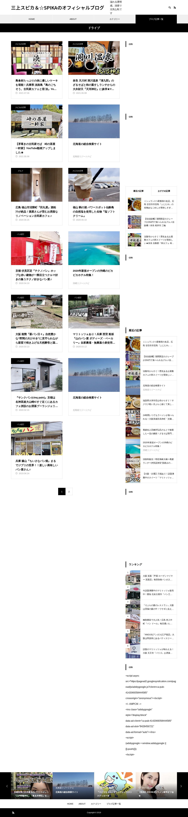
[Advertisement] (151, 81)
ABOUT (73, 19)
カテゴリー (115, 19)
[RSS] (174, 7)
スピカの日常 (20, 44)
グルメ (20, 171)
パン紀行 (20, 234)
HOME (32, 19)
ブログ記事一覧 (156, 19)
